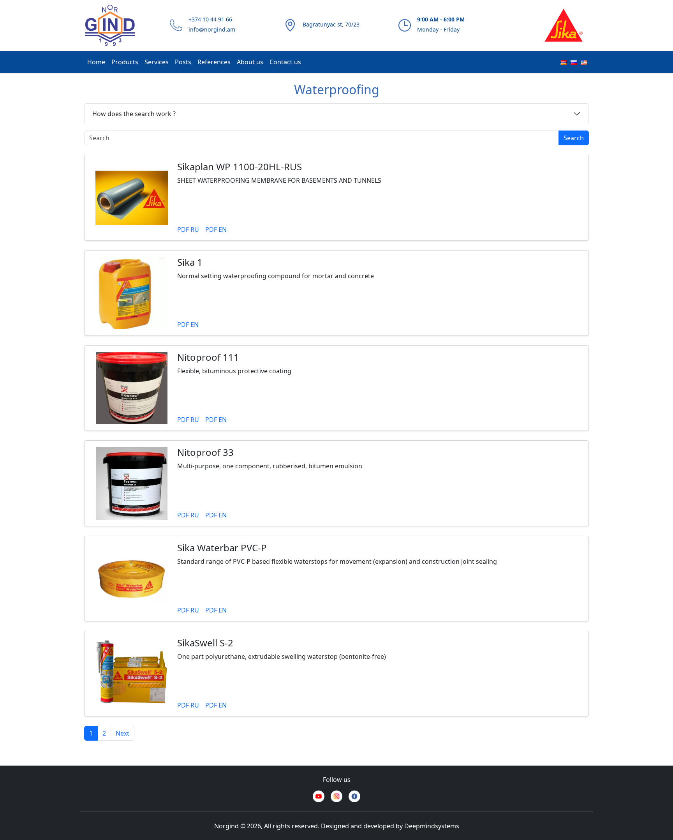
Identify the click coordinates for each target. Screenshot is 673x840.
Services (156, 62)
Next (122, 733)
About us (250, 62)
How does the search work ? (134, 113)
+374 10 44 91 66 (210, 19)
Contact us (285, 62)
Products (124, 62)
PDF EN (216, 229)
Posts (183, 62)
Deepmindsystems (431, 826)
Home (96, 62)
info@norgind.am (212, 29)
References (214, 62)
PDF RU (188, 229)
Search (574, 138)
